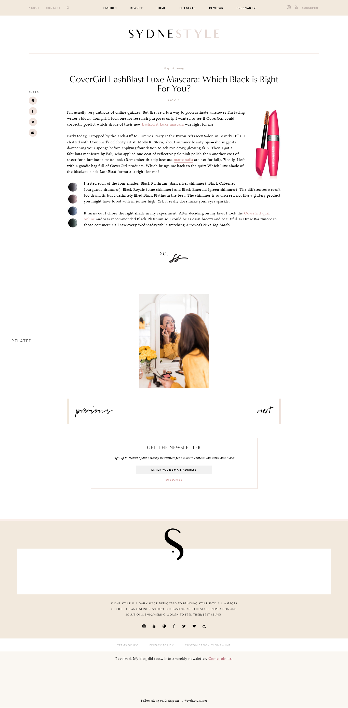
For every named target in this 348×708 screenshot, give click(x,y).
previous (94, 412)
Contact (53, 8)
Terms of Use (128, 645)
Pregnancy (246, 8)
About (34, 8)
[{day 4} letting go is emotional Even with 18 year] (97, 570)
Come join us (220, 658)
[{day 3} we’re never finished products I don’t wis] (199, 570)
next (265, 412)
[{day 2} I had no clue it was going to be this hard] (301, 570)
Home (161, 8)
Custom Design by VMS (203, 645)
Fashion (110, 8)
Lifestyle (188, 8)
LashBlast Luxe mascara (163, 124)
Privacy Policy (162, 645)
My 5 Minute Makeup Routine (174, 336)
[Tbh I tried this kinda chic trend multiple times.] (250, 570)
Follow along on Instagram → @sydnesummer (174, 700)
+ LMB (226, 645)
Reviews (216, 8)
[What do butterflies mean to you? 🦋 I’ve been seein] (46, 570)
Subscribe (310, 8)
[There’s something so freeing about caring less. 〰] (148, 570)
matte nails (183, 159)
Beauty (136, 8)
